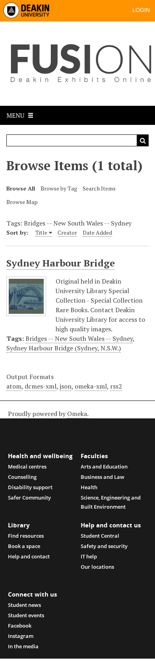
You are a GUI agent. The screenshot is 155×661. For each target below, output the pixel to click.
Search (143, 140)
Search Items (99, 188)
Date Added (97, 232)
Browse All (20, 188)
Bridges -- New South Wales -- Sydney (79, 338)
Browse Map (22, 202)
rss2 (116, 386)
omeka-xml (91, 386)
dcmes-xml (40, 386)
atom (13, 386)
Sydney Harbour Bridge (60, 263)
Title (41, 232)
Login (141, 10)
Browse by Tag (59, 188)
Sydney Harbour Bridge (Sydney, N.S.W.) (63, 348)
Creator (67, 232)
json (66, 386)
